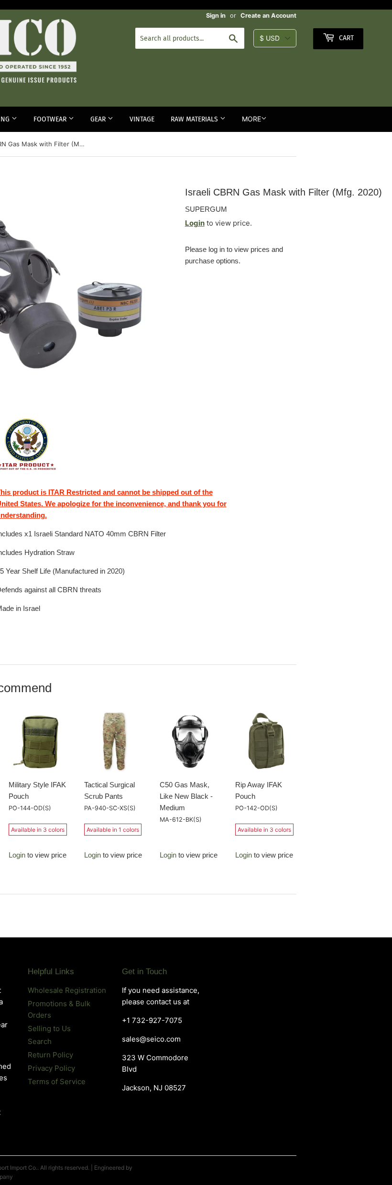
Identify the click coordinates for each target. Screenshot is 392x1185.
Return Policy (50, 1054)
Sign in (216, 15)
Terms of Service (57, 1081)
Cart (345, 38)
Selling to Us (49, 1028)
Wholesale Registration (67, 990)
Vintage (142, 119)
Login (195, 223)
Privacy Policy (51, 1068)
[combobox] (189, 38)
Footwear (50, 119)
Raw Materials (195, 119)
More (251, 119)
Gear (99, 119)
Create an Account (268, 15)
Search (40, 1041)
